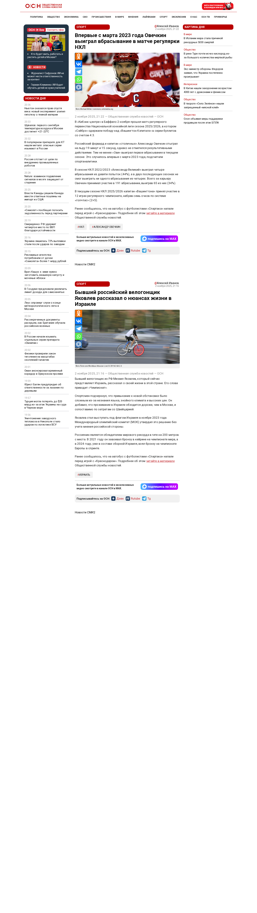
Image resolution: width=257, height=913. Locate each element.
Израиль (84, 474)
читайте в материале (160, 213)
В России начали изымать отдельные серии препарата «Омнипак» (41, 339)
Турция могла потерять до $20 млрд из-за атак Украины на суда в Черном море (45, 404)
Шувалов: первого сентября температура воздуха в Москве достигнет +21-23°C (43, 128)
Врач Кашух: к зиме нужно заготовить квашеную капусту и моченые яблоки (44, 275)
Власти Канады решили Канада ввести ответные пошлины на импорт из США (43, 196)
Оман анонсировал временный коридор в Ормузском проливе (43, 372)
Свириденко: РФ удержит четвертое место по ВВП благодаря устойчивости (40, 227)
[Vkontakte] (78, 64)
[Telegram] (78, 71)
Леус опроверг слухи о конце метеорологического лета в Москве (42, 306)
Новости (39, 67)
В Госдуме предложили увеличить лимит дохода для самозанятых (45, 290)
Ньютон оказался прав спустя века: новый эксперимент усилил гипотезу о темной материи (44, 111)
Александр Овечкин (107, 226)
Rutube (135, 250)
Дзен (120, 250)
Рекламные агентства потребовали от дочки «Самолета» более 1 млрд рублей (45, 258)
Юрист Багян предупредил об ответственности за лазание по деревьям (44, 387)
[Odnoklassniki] (78, 56)
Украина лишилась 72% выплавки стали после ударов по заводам (45, 242)
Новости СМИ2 (85, 264)
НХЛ (81, 226)
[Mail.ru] (78, 87)
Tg (149, 250)
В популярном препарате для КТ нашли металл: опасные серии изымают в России (44, 145)
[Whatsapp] (78, 79)
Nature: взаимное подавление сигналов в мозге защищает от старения (43, 179)
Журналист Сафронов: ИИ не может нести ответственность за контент (45, 76)
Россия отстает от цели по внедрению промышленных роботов (41, 162)
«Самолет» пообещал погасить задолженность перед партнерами (45, 212)
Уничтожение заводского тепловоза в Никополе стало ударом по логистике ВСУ (42, 421)
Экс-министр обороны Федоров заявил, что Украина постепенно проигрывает (203, 72)
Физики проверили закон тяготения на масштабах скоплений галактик (40, 356)
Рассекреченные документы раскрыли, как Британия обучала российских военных (44, 323)
